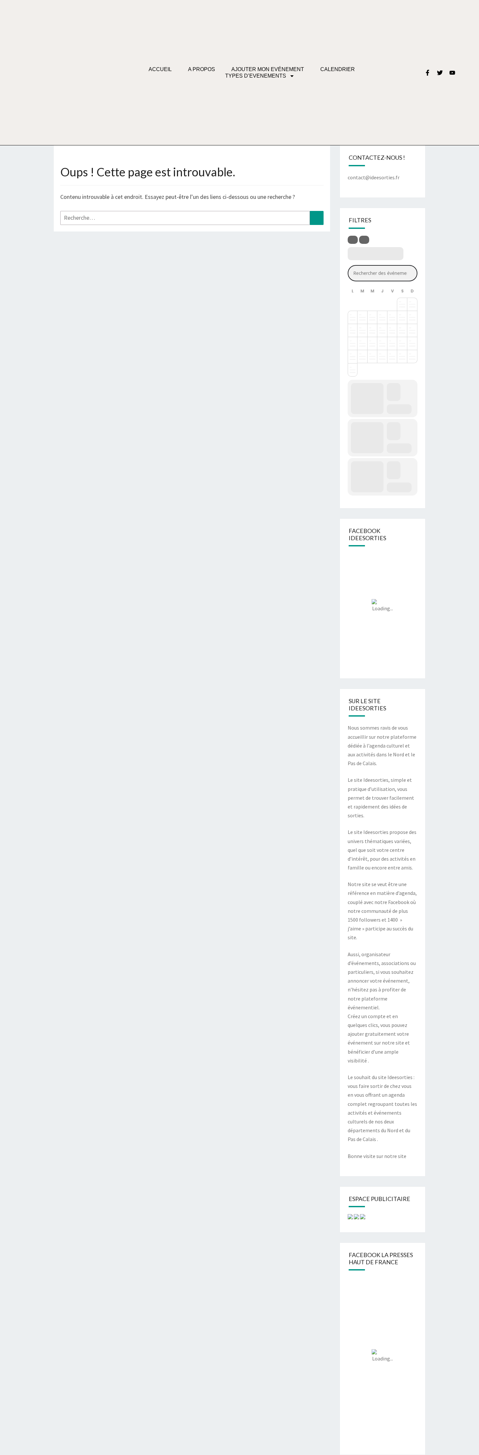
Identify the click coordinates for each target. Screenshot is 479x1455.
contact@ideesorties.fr (373, 177)
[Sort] (364, 240)
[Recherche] (317, 218)
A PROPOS (201, 69)
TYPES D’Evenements (255, 76)
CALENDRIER (337, 69)
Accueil (160, 69)
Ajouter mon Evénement (267, 69)
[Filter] (353, 240)
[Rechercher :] (192, 218)
